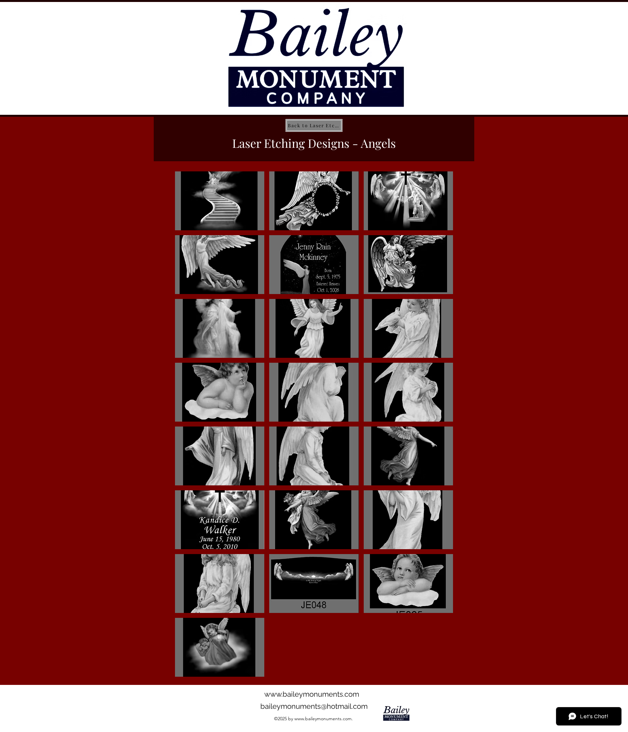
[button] (219, 200)
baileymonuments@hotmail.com (314, 706)
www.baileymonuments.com (311, 694)
